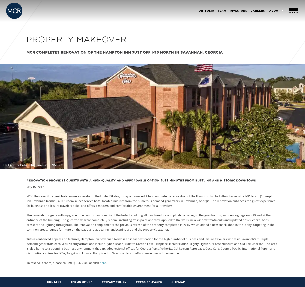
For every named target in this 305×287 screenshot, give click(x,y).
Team (222, 11)
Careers (258, 11)
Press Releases (149, 281)
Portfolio (205, 11)
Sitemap (178, 281)
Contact (54, 281)
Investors (238, 11)
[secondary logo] (14, 11)
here (103, 263)
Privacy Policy (114, 281)
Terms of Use (81, 281)
